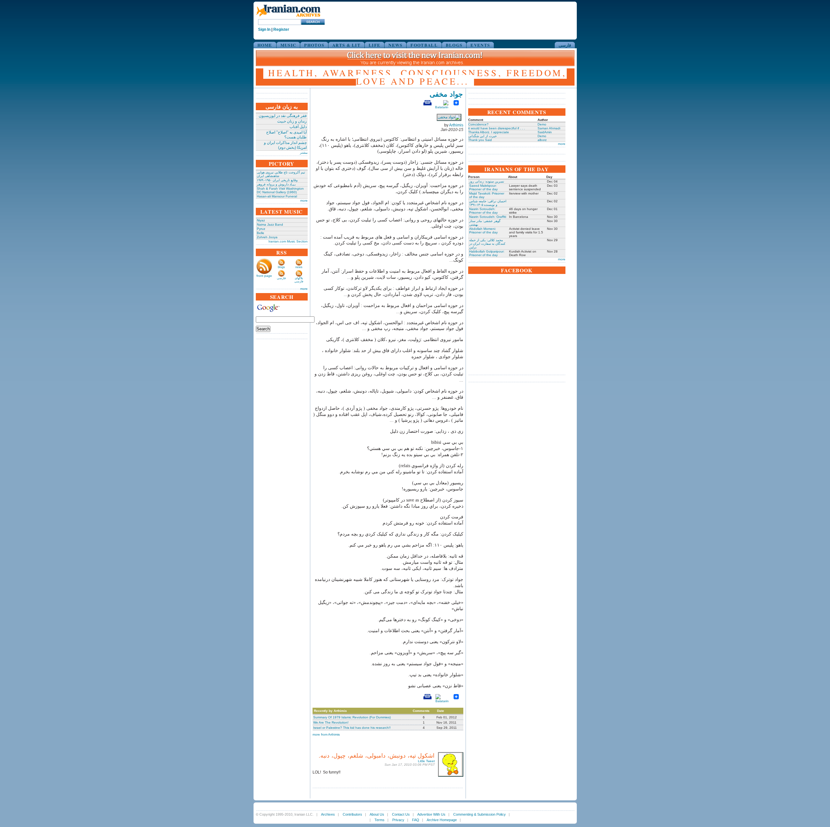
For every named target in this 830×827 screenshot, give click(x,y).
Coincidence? (478, 124)
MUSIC (288, 45)
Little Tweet (426, 761)
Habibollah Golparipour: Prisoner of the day (486, 253)
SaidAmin (545, 132)
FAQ (415, 820)
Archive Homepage (442, 820)
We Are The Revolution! (331, 722)
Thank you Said (480, 140)
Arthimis (456, 125)
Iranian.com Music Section (288, 241)
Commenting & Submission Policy (479, 814)
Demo (542, 124)
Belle (260, 233)
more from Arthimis (326, 734)
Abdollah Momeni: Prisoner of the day (483, 230)
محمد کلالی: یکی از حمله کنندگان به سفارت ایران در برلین (487, 243)
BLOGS (454, 45)
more (304, 200)
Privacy (398, 820)
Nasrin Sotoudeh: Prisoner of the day (483, 210)
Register (281, 29)
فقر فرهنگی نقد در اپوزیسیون (283, 115)
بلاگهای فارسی (298, 280)
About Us (377, 814)
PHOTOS (314, 45)
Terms (379, 820)
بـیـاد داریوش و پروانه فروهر (276, 184)
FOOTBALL (423, 45)
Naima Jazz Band (270, 224)
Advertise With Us (431, 814)
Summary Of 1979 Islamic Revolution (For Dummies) (352, 717)
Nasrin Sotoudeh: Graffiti (487, 217)
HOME (264, 45)
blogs (281, 267)
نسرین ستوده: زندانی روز (486, 181)
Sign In (264, 29)
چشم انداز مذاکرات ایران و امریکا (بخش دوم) (285, 145)
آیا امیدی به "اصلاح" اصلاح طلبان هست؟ (286, 134)
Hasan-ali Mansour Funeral (277, 196)
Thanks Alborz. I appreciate (488, 132)
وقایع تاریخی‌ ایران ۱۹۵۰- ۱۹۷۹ (277, 180)
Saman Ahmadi (549, 128)
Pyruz (261, 228)
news (298, 267)
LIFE (374, 45)
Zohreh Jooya (267, 237)
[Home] (288, 17)
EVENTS (480, 45)
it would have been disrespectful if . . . (496, 128)
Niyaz (261, 220)
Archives (328, 814)
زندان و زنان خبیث (292, 121)
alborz (542, 140)
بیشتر (304, 152)
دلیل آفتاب (298, 126)
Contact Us (401, 814)
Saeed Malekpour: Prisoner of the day (483, 187)
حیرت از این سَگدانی (482, 136)
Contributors (352, 814)
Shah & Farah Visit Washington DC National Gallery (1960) (280, 190)
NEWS (395, 45)
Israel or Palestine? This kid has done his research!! (352, 727)
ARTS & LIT (346, 45)
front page (264, 276)
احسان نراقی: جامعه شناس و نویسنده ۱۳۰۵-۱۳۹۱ (487, 203)
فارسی (565, 45)
